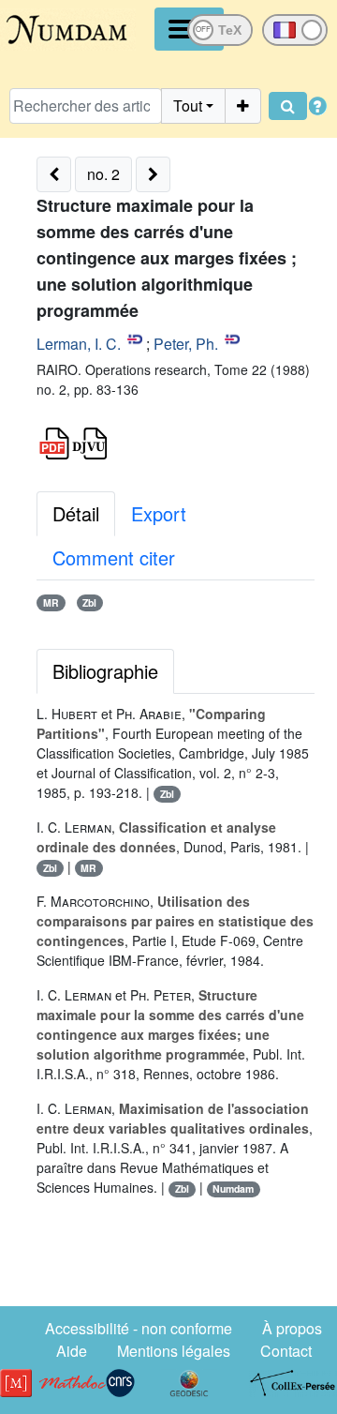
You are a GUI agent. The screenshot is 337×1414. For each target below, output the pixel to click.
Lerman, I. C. (79, 343)
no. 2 (103, 174)
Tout (187, 105)
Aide (71, 1350)
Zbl (89, 602)
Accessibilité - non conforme (138, 1328)
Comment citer (113, 557)
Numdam (233, 1188)
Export (158, 513)
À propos (292, 1328)
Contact (286, 1350)
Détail (75, 513)
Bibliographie (105, 670)
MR (51, 602)
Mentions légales (173, 1350)
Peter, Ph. (186, 343)
